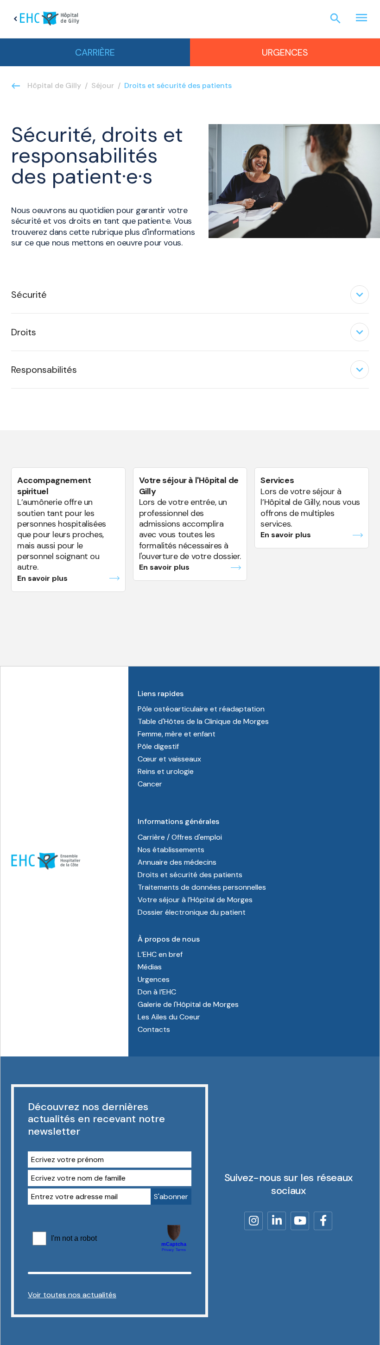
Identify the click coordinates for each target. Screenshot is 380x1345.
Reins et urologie (166, 771)
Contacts (154, 1029)
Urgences (285, 52)
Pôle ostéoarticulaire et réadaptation (201, 709)
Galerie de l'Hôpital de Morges (188, 1004)
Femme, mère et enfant (176, 734)
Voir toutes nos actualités (72, 1295)
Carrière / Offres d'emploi (180, 837)
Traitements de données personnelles (202, 887)
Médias (150, 967)
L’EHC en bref (160, 954)
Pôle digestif (158, 746)
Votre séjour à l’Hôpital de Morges (195, 900)
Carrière (95, 52)
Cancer (150, 784)
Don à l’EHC (157, 992)
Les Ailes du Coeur (169, 1017)
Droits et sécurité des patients (190, 875)
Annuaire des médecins (177, 862)
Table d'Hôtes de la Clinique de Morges (203, 721)
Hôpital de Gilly (54, 85)
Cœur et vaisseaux (169, 759)
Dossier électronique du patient (192, 912)
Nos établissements (171, 850)
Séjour (102, 85)
